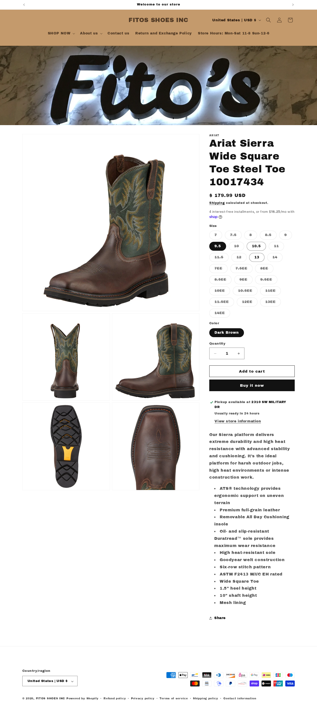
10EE (222, 292)
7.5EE (244, 269)
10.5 (256, 246)
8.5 (271, 236)
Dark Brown (226, 332)
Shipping (217, 203)
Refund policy (115, 698)
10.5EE (248, 292)
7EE (221, 269)
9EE (246, 280)
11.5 (221, 258)
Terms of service (173, 698)
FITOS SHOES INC (50, 698)
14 (277, 258)
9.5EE (268, 280)
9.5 (217, 246)
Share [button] (220, 618)
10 (239, 247)
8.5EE (223, 280)
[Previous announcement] (24, 4)
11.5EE (224, 303)
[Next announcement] (293, 4)
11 (279, 247)
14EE (222, 314)
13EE (273, 303)
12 (242, 258)
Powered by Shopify (82, 698)
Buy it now (252, 385)
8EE (266, 269)
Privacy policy (143, 698)
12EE (250, 303)
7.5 (236, 236)
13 (256, 257)
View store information (237, 421)
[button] (61, 33)
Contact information (239, 698)
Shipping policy (205, 698)
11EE (273, 292)
